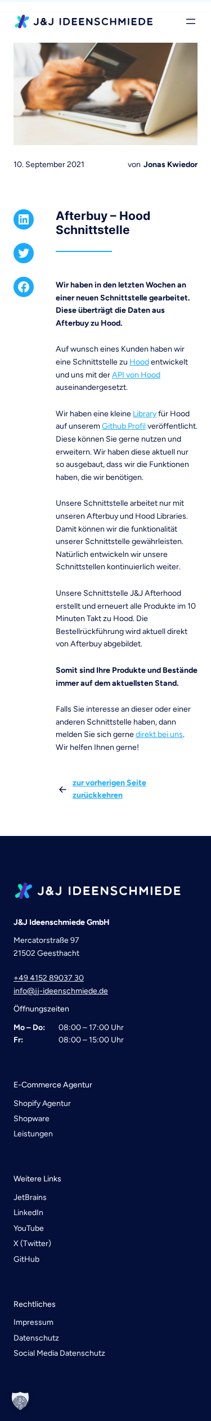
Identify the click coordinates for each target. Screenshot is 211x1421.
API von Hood (136, 375)
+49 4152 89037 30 (49, 978)
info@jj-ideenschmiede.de (61, 991)
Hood (139, 362)
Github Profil (124, 426)
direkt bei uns (159, 734)
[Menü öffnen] (190, 21)
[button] (20, 1400)
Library (144, 414)
